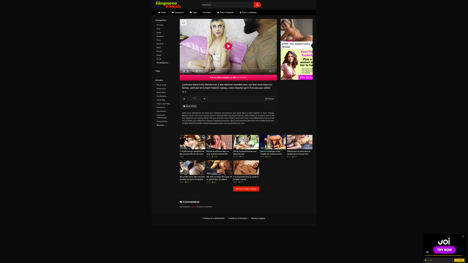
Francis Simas (162, 121)
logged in (193, 207)
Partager (270, 99)
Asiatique (160, 36)
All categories (162, 63)
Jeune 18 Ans (190, 106)
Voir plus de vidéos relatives (246, 189)
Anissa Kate (161, 89)
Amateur (160, 25)
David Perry (161, 107)
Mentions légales (258, 218)
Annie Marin (161, 92)
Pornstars (207, 12)
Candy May (161, 100)
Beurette (160, 44)
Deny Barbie (161, 111)
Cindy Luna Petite (163, 104)
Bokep (159, 55)
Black (159, 48)
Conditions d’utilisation (238, 218)
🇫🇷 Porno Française (225, 12)
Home (163, 12)
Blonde (159, 51)
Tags (195, 12)
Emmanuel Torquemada (162, 116)
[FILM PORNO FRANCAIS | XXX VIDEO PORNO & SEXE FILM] (168, 5)
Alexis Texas (161, 85)
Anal (158, 29)
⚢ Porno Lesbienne (248, 12)
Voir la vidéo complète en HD (228, 77)
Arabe (159, 32)
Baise (159, 40)
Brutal (159, 59)
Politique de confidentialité (214, 218)
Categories (179, 12)
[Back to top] (460, 255)
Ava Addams (162, 96)
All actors (161, 125)
